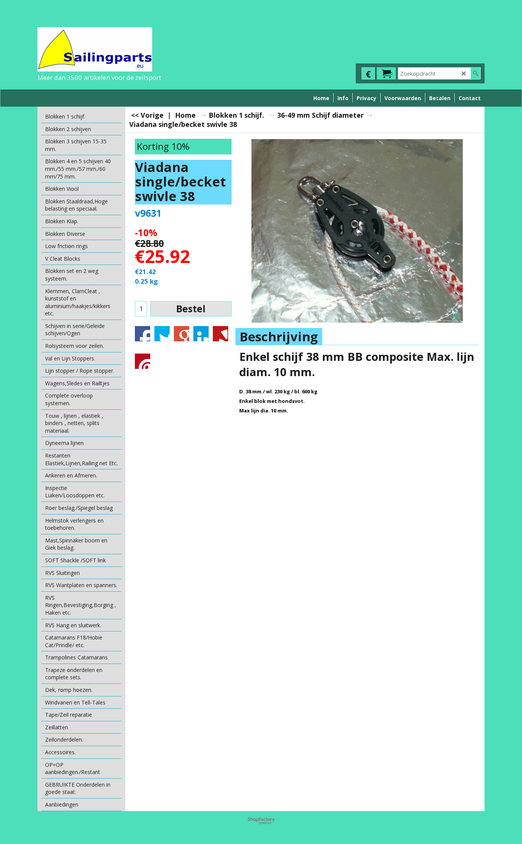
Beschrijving (279, 336)
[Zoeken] (475, 73)
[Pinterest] (142, 361)
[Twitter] (162, 333)
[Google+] (181, 333)
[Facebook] (142, 333)
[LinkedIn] (201, 333)
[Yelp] (220, 333)
